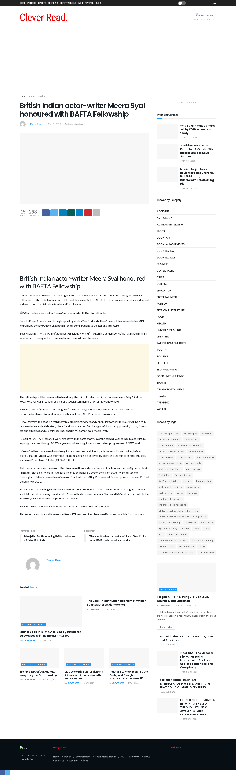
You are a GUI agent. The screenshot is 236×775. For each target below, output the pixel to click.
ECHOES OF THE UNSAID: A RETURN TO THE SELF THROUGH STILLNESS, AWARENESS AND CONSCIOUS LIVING (197, 707)
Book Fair (163, 237)
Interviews (134, 756)
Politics (31, 3)
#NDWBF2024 (193, 469)
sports (202, 546)
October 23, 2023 (113, 609)
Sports (42, 3)
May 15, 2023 (133, 683)
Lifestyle (163, 336)
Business (162, 264)
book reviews (165, 493)
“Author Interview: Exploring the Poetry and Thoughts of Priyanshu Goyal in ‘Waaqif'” (128, 675)
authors (187, 481)
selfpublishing (186, 546)
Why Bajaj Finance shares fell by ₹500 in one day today (197, 129)
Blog (98, 3)
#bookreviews (166, 457)
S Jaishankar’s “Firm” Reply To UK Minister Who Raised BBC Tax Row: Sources (197, 151)
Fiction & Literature (34, 664)
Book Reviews (85, 3)
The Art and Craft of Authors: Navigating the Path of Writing (38, 673)
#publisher (164, 475)
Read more (166, 627)
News (147, 756)
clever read (207, 523)
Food (160, 316)
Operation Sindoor (177, 534)
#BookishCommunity (169, 439)
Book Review (165, 250)
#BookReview (196, 451)
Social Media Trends (105, 756)
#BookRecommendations (171, 451)
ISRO (206, 528)
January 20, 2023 (190, 188)
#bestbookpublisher (169, 433)
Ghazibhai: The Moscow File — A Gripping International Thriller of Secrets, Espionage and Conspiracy (196, 660)
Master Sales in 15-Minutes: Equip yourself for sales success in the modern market (50, 634)
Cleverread (32, 755)
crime (160, 277)
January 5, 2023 (189, 137)
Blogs (161, 231)
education (164, 290)
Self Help (162, 362)
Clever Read (36, 124)
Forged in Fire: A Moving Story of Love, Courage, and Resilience (183, 599)
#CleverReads (193, 463)
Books (67, 756)
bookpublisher (203, 481)
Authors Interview (37, 96)
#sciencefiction (182, 475)
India (196, 528)
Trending (53, 3)
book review (193, 487)
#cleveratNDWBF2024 (170, 463)
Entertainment (68, 3)
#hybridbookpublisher (170, 469)
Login (213, 3)
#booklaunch (191, 439)
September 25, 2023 (47, 679)
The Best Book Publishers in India (176, 552)
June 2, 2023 (88, 683)
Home (22, 3)
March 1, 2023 (188, 161)
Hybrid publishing (169, 329)
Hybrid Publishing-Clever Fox (174, 528)
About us (73, 760)
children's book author (171, 499)
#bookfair (207, 433)
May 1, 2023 (54, 124)
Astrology (164, 217)
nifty (161, 534)
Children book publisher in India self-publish (182, 517)
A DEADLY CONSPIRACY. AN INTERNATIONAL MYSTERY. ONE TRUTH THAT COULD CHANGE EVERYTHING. (184, 683)
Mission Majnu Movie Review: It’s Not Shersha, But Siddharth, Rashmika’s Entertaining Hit (197, 176)
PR (122, 756)
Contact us (58, 760)
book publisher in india (171, 487)
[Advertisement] (118, 67)
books (180, 493)
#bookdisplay (191, 433)
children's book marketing (172, 505)
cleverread (190, 523)
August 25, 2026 (183, 605)
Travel (161, 395)
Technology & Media (170, 389)
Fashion (162, 303)
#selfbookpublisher (169, 481)
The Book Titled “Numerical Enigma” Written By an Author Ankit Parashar (116, 603)
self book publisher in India (173, 540)
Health (161, 323)
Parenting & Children (171, 343)
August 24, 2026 (189, 719)
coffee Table (165, 270)
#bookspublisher (205, 457)
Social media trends (170, 376)
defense (162, 283)
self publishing (167, 369)
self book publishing (202, 540)
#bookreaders (166, 445)
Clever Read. (44, 17)
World (161, 409)
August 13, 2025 (45, 640)
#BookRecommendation (190, 445)
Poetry (162, 349)
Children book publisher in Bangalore (178, 511)
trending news (206, 552)
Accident (163, 211)
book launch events (171, 244)
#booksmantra (185, 457)
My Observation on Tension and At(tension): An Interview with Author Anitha (83, 675)
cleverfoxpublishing (169, 523)
